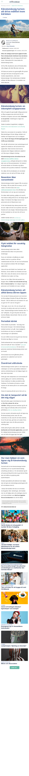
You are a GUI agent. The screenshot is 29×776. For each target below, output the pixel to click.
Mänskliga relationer (5, 5)
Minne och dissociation (9, 663)
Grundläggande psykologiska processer (11, 564)
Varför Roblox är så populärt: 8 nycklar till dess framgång (12, 526)
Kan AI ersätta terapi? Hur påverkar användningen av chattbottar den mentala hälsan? (13, 567)
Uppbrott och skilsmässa (17, 5)
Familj (2, 543)
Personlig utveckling (6, 624)
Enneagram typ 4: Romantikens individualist (12, 627)
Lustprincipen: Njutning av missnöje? (13, 646)
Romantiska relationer (7, 585)
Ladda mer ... (14, 667)
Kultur (3, 523)
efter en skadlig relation (14, 410)
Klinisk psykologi (5, 662)
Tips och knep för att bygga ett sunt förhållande (13, 588)
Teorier (3, 605)
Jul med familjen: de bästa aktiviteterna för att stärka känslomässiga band (10, 546)
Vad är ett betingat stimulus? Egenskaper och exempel (11, 607)
